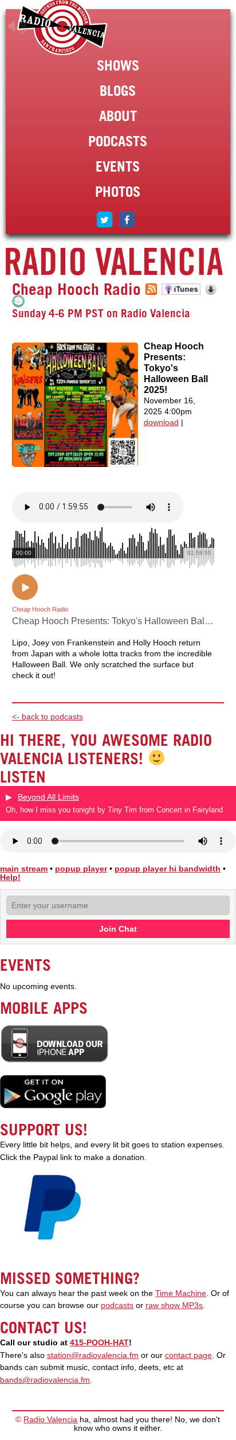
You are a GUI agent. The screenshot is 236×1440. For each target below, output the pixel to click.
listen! (17, 26)
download (161, 422)
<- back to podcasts (47, 717)
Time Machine (180, 1293)
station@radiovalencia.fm (93, 1355)
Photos (117, 192)
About (118, 116)
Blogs (118, 91)
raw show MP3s (174, 1305)
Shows (118, 65)
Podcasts (117, 141)
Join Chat (118, 928)
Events (118, 166)
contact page (188, 1355)
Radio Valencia (50, 1419)
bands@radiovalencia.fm (45, 1380)
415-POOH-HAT (99, 1342)
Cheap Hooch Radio (76, 289)
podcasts (117, 1305)
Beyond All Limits (48, 796)
